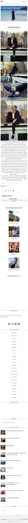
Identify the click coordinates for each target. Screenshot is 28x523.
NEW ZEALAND (14, 374)
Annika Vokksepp (10, 519)
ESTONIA (14, 341)
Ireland (14, 356)
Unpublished (10, 445)
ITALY (14, 353)
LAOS (14, 362)
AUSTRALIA (14, 332)
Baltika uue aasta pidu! (13, 438)
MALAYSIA (13, 368)
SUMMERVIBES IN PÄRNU (12, 497)
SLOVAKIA (13, 382)
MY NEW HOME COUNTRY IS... (13, 460)
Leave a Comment (5, 185)
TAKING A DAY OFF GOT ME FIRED (14, 490)
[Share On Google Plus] (11, 191)
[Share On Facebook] (8, 191)
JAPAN (14, 359)
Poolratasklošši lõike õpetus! (15, 430)
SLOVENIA (14, 385)
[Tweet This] (6, 191)
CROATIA (14, 338)
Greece (14, 350)
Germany (14, 347)
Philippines (14, 379)
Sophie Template (18, 519)
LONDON (14, 365)
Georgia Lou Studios (15, 521)
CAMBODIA (14, 335)
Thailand (14, 394)
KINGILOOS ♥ (9, 468)
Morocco (14, 371)
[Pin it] (13, 191)
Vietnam (14, 397)
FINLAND (14, 344)
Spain (14, 391)
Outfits (3, 186)
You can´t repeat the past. (13, 475)
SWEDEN (14, 388)
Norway (14, 377)
